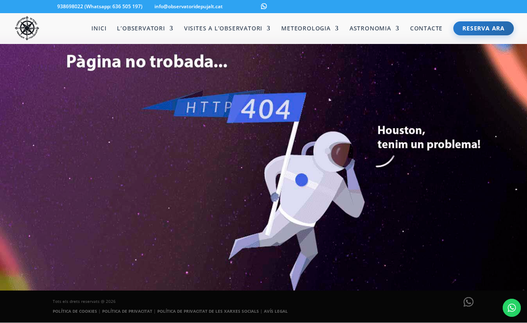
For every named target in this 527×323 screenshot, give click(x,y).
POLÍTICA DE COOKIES (75, 311)
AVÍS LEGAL (276, 311)
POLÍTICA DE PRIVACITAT (127, 311)
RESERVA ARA (483, 28)
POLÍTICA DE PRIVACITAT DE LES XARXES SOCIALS (208, 311)
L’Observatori (141, 28)
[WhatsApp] (264, 6)
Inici (98, 28)
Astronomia (370, 28)
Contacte (426, 28)
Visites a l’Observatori (223, 28)
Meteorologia (306, 28)
